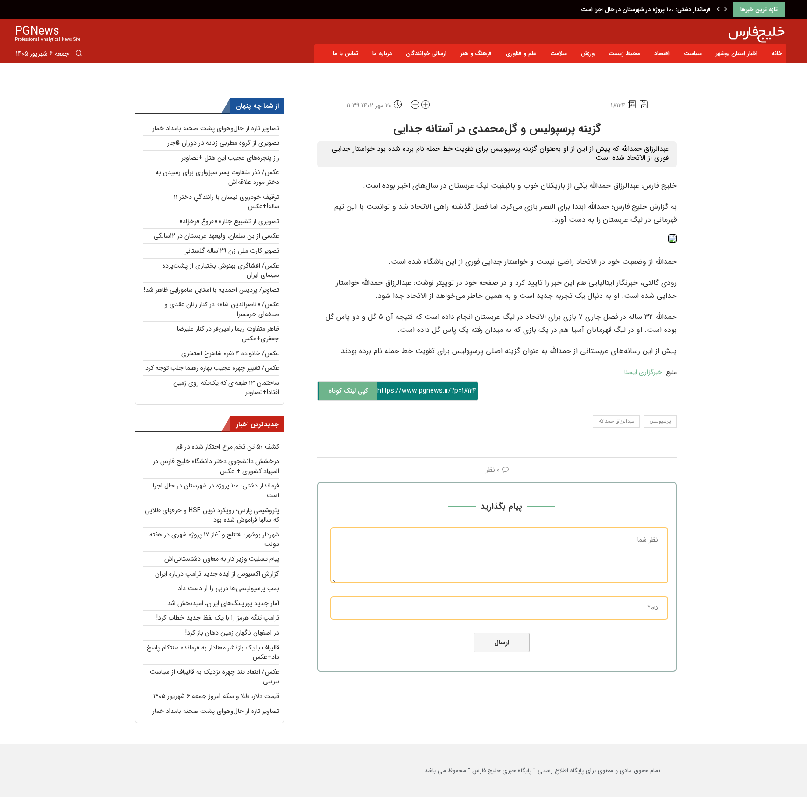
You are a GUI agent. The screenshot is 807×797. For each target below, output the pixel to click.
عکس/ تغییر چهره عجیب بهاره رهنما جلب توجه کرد (212, 368)
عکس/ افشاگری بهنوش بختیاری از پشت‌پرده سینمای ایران (221, 271)
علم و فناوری (521, 53)
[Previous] (718, 9)
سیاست (693, 53)
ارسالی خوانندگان (426, 53)
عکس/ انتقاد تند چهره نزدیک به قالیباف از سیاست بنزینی (214, 677)
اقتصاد (662, 53)
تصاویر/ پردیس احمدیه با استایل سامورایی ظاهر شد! (211, 290)
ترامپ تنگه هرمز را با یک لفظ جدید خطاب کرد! (217, 618)
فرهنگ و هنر (476, 53)
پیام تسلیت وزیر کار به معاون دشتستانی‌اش (221, 559)
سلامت (558, 53)
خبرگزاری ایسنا (643, 372)
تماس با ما (345, 53)
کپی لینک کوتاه (348, 391)
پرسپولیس (660, 421)
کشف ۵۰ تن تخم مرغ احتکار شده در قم (227, 447)
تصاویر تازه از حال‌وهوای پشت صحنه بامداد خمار (215, 128)
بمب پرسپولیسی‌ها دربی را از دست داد (228, 588)
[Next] (725, 9)
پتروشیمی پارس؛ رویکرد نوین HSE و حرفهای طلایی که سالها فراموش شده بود (212, 515)
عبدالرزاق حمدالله (616, 421)
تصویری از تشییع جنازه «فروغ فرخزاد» (229, 221)
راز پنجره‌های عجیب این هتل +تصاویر (230, 158)
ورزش (588, 53)
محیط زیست (624, 53)
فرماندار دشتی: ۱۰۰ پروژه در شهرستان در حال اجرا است (646, 9)
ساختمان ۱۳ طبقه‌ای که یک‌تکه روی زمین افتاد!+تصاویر (226, 388)
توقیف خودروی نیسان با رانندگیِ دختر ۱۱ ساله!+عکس (226, 202)
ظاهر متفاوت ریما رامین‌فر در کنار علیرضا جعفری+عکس (228, 334)
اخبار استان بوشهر (736, 53)
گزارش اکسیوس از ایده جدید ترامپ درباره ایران (217, 574)
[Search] (79, 55)
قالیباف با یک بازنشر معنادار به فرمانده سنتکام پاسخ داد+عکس (213, 652)
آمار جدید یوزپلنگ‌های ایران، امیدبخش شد (223, 603)
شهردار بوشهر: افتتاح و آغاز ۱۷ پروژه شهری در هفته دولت (214, 539)
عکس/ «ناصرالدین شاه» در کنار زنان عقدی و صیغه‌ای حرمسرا (221, 309)
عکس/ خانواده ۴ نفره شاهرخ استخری (230, 353)
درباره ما (382, 53)
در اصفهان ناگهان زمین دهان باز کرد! (232, 633)
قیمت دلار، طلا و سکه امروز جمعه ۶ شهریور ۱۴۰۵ (216, 696)
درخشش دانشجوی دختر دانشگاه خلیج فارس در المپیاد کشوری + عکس (216, 466)
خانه (777, 53)
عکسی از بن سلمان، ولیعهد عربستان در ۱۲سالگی (216, 236)
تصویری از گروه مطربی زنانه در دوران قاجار (223, 143)
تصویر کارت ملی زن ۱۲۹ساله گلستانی (231, 251)
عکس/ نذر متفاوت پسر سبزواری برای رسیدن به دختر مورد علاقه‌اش (217, 177)
